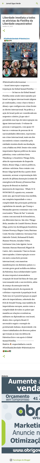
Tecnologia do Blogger (21, 460)
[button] (4, 30)
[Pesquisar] (37, 3)
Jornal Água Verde (13, 3)
